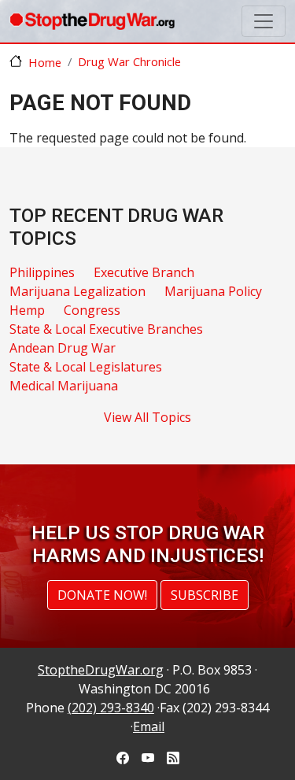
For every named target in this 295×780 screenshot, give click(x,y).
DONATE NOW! (102, 595)
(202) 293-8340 (111, 707)
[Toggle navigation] (264, 21)
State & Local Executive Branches (106, 329)
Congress (92, 310)
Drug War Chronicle (129, 61)
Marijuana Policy (213, 291)
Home (44, 62)
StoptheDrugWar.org (101, 669)
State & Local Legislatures (85, 366)
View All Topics (147, 417)
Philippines (42, 272)
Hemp (27, 310)
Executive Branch (144, 272)
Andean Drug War (62, 348)
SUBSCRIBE (204, 595)
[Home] (92, 21)
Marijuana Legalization (77, 291)
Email (148, 726)
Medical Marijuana (63, 385)
